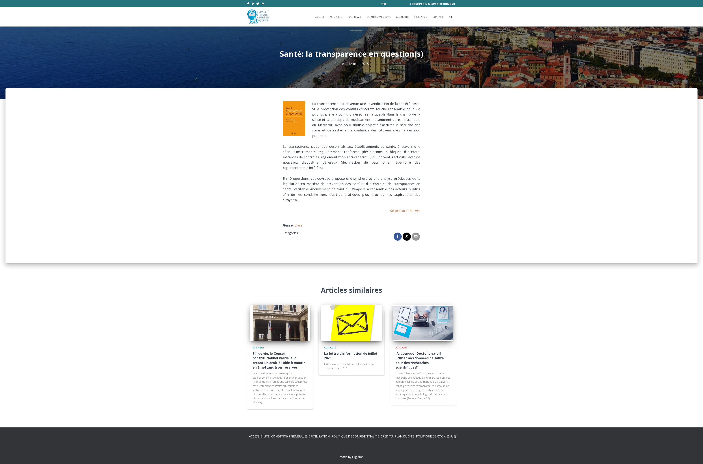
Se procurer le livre (405, 210)
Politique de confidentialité (355, 436)
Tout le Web (355, 16)
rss (263, 4)
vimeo (252, 4)
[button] (426, 16)
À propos (419, 16)
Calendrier (402, 16)
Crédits (387, 436)
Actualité (258, 347)
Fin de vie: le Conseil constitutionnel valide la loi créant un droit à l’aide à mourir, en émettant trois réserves (279, 360)
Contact (438, 16)
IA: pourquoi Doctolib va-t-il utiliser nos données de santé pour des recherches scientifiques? (419, 360)
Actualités (336, 16)
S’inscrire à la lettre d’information (432, 3)
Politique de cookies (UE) (436, 436)
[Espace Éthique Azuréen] (258, 17)
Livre (298, 225)
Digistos (357, 457)
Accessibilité (259, 436)
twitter (257, 4)
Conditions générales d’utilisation (300, 436)
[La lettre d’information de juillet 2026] (351, 323)
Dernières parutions (378, 16)
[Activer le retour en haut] (695, 456)
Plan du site (404, 436)
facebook (248, 4)
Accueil (319, 16)
